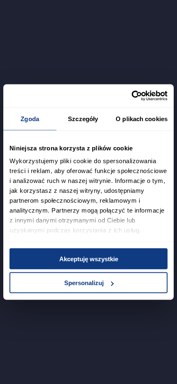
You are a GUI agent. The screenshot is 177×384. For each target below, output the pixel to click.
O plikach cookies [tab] (142, 118)
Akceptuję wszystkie (88, 258)
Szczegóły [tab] (83, 118)
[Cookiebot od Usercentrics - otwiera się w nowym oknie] (131, 96)
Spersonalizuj (84, 282)
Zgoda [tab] (30, 118)
